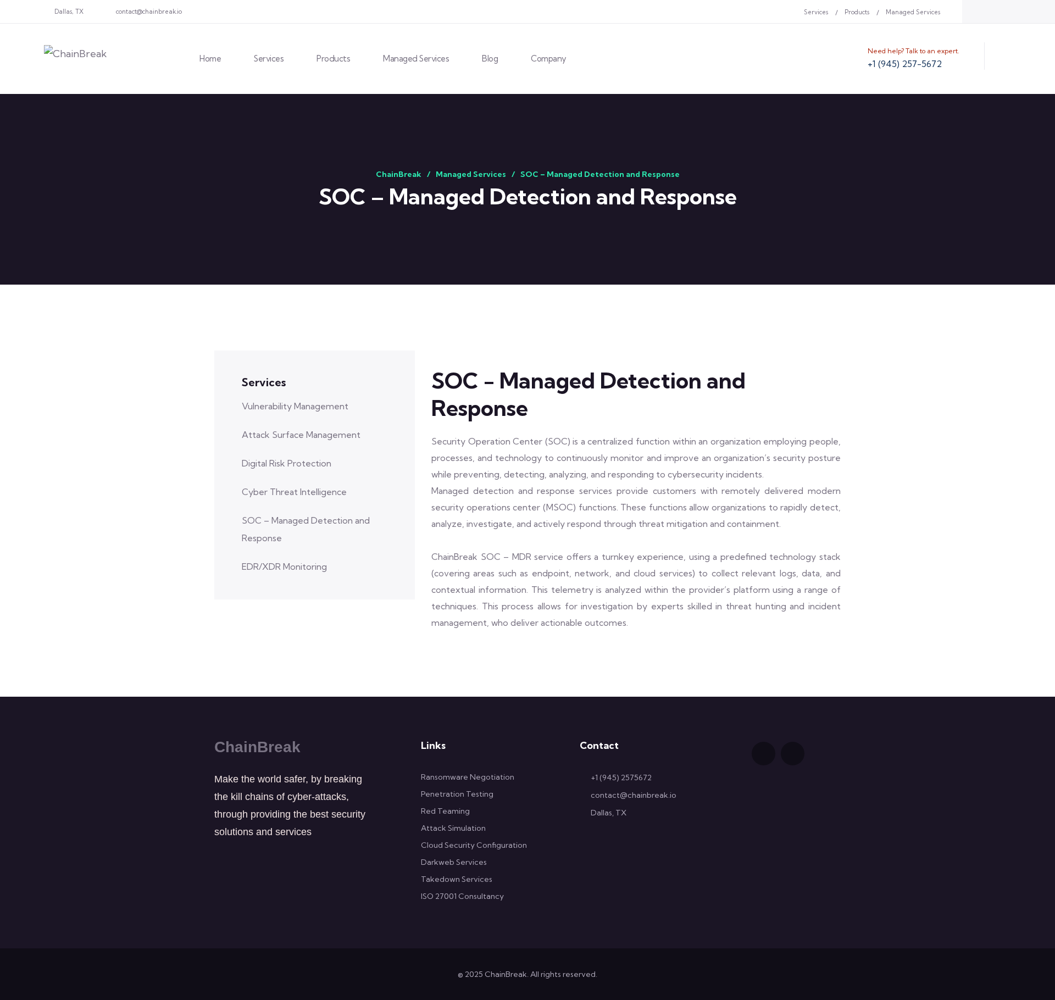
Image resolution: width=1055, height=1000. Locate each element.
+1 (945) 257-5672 (905, 63)
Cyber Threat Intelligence (294, 491)
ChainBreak (257, 746)
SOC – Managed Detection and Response (306, 529)
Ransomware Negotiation (467, 777)
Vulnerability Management (295, 406)
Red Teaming (445, 811)
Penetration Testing (457, 794)
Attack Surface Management (301, 434)
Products (857, 12)
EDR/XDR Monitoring (284, 566)
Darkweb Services (454, 862)
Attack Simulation (453, 828)
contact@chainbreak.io (149, 11)
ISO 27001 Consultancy (462, 896)
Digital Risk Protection (286, 463)
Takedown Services (456, 879)
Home (210, 58)
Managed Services (913, 12)
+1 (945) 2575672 (621, 777)
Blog (490, 58)
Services (816, 12)
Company (549, 58)
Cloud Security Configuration (474, 845)
